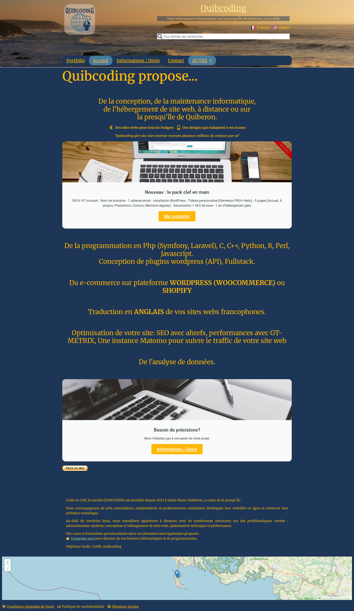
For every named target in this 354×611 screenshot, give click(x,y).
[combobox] (223, 36)
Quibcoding (223, 8)
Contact (176, 60)
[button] (177, 574)
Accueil (100, 60)
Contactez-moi (82, 538)
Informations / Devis (138, 60)
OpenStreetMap (342, 598)
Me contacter (177, 216)
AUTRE (199, 60)
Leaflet (325, 598)
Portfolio (75, 60)
